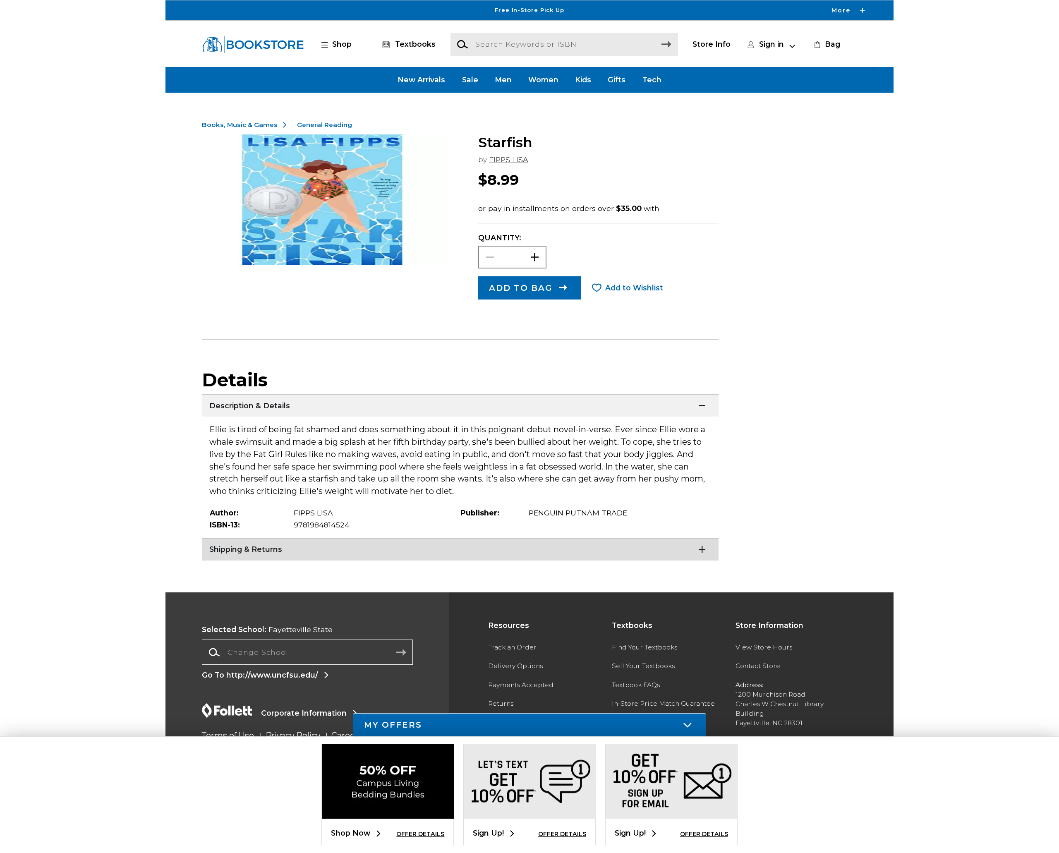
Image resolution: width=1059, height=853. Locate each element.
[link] (826, 44)
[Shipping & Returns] (460, 548)
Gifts (616, 79)
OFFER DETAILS (420, 834)
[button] (529, 10)
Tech (651, 79)
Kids (583, 79)
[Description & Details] (460, 405)
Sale (470, 79)
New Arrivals (421, 79)
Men (503, 79)
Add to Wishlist (634, 287)
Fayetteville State (267, 629)
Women (543, 79)
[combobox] (307, 652)
